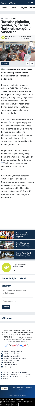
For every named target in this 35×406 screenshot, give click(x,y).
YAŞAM (24, 8)
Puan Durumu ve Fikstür (12, 360)
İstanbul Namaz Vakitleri (12, 356)
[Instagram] (17, 345)
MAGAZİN (15, 377)
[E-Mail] (14, 270)
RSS (5, 389)
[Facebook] (6, 345)
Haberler (4, 18)
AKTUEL (13, 18)
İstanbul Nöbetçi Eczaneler (13, 352)
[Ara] (29, 3)
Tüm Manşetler (9, 362)
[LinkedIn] (21, 345)
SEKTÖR (25, 377)
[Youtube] (24, 345)
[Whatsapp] (28, 345)
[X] (10, 345)
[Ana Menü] (32, 3)
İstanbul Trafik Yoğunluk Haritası (15, 358)
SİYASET (5, 8)
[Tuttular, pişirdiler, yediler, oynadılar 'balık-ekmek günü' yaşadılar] (17, 51)
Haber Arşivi (8, 367)
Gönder (6, 307)
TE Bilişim (22, 395)
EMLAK (5, 379)
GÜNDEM (14, 8)
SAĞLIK (32, 8)
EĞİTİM (28, 374)
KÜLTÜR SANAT (16, 374)
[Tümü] (32, 318)
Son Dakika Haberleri (11, 365)
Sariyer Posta (18, 266)
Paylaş (6, 63)
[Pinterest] (14, 345)
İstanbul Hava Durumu (11, 354)
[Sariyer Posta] (6, 267)
